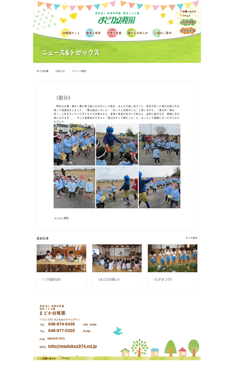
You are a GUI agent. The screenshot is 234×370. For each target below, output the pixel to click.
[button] (72, 33)
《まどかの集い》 (108, 279)
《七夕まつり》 (163, 279)
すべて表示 (192, 238)
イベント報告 (79, 71)
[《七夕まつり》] (172, 258)
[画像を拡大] (74, 144)
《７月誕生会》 (51, 279)
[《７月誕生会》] (61, 258)
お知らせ (60, 71)
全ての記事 (42, 71)
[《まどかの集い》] (117, 258)
